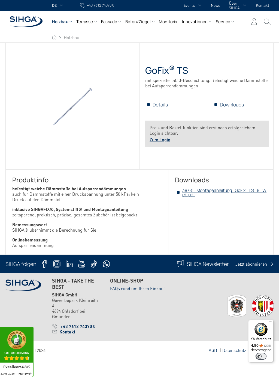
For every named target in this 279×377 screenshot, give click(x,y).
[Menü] (267, 21)
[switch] (261, 356)
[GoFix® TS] (72, 106)
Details (160, 105)
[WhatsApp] (106, 264)
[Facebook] (44, 264)
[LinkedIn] (69, 264)
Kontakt (262, 5)
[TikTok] (94, 264)
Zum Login (160, 139)
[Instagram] (57, 264)
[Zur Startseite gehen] (23, 21)
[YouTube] (82, 264)
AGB (213, 350)
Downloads (232, 105)
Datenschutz (234, 350)
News (215, 5)
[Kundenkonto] (254, 21)
